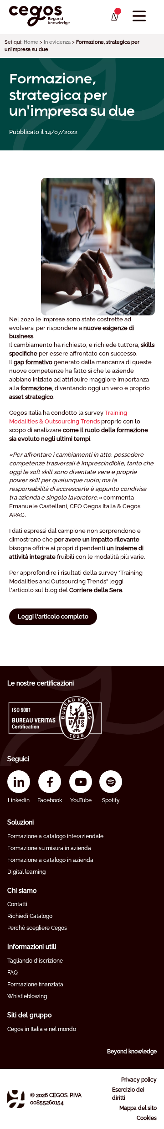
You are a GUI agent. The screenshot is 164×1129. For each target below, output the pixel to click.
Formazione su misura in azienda (49, 848)
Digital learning (26, 872)
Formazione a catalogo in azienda (50, 860)
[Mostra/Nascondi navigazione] (139, 16)
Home (31, 42)
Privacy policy (139, 1080)
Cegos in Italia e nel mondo (41, 1029)
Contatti (17, 904)
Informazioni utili (31, 946)
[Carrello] (114, 17)
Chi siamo (21, 890)
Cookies (147, 1118)
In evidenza (57, 42)
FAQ (12, 972)
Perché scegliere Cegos (37, 928)
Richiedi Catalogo (29, 916)
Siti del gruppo (29, 1015)
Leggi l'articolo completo (53, 616)
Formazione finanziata (35, 984)
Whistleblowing (27, 996)
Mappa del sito (138, 1108)
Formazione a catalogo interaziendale (55, 836)
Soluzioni (20, 822)
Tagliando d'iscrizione (35, 961)
